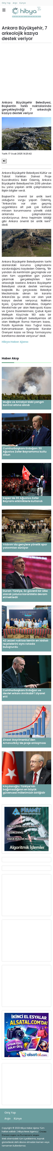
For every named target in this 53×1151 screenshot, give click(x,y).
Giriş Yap (6, 2)
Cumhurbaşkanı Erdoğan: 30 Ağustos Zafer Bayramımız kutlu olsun (25, 451)
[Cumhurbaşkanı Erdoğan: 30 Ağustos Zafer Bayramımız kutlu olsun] (26, 429)
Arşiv (15, 2)
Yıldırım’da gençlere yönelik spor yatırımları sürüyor (25, 546)
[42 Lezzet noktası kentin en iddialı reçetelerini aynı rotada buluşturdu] (26, 621)
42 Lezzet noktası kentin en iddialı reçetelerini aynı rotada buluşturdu (25, 644)
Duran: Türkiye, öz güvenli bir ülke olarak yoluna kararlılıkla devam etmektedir (25, 594)
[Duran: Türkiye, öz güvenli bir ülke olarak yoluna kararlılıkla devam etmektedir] (26, 572)
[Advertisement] (26, 71)
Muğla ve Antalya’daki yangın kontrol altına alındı (23, 403)
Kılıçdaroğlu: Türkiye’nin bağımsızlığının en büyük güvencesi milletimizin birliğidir (24, 789)
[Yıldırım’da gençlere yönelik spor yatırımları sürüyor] (26, 525)
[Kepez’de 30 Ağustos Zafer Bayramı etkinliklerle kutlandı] (26, 479)
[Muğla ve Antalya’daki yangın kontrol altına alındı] (26, 383)
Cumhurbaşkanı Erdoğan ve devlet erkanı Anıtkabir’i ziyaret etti (24, 693)
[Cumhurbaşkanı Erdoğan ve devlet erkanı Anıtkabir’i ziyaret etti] (26, 671)
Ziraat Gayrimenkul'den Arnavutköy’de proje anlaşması (24, 741)
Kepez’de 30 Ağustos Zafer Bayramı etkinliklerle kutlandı (23, 499)
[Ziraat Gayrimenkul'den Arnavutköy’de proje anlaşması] (26, 721)
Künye (22, 2)
